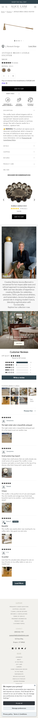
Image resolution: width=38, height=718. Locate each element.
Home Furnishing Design (19, 669)
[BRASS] (3, 70)
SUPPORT (19, 603)
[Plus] (13, 76)
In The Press (19, 662)
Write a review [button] (19, 377)
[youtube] (22, 648)
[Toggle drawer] (3, 7)
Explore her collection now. (19, 307)
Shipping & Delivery (19, 609)
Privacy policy (8, 714)
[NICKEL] (9, 70)
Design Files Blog (19, 676)
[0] (15, 41)
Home (3, 12)
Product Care (19, 621)
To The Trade (19, 671)
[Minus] (4, 76)
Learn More (32, 46)
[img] (6, 417)
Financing (19, 683)
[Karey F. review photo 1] (7, 539)
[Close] (34, 685)
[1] (17, 41)
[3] (21, 41)
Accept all (19, 703)
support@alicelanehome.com (19, 635)
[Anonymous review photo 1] (7, 438)
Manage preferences (19, 708)
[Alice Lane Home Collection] (19, 7)
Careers (19, 666)
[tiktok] (25, 648)
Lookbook (19, 657)
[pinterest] (19, 648)
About (19, 659)
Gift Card (19, 664)
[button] (6, 63)
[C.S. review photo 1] (7, 572)
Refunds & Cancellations (19, 614)
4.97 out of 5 (6, 356)
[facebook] (12, 648)
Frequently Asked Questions (19, 606)
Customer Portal (19, 623)
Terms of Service (19, 616)
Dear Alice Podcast (19, 679)
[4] (23, 41)
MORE (19, 653)
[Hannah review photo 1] (7, 508)
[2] (19, 41)
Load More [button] (19, 583)
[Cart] (35, 7)
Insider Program (19, 681)
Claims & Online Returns (19, 611)
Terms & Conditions (20, 714)
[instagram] (15, 648)
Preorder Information (19, 618)
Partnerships (19, 674)
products (9, 12)
